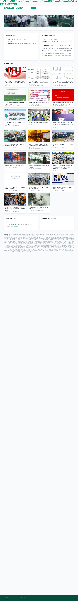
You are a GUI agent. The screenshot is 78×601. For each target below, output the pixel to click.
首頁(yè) (33, 8)
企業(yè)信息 (65, 8)
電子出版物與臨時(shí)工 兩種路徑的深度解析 (38, 122)
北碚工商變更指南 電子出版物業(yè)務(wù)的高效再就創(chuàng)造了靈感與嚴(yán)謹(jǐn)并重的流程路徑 (15, 82)
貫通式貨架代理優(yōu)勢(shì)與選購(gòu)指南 (14, 165)
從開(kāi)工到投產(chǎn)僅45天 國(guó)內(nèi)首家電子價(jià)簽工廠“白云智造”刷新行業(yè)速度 (63, 124)
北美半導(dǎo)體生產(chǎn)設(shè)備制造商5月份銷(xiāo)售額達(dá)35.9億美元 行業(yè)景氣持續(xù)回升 (39, 146)
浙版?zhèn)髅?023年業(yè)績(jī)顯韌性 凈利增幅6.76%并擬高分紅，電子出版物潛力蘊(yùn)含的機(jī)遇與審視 (63, 82)
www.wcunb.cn (14, 226)
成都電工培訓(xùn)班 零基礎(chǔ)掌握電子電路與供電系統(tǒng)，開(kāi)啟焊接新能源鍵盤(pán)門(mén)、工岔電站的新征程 (63, 167)
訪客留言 (71, 8)
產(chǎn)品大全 (50, 8)
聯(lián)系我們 (58, 8)
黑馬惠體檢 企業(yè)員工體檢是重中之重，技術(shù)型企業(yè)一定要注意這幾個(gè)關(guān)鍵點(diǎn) (15, 209)
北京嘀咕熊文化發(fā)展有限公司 (13, 8)
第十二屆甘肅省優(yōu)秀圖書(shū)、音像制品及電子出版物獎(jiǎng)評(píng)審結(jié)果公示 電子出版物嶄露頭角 (38, 82)
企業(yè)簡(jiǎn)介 (41, 8)
